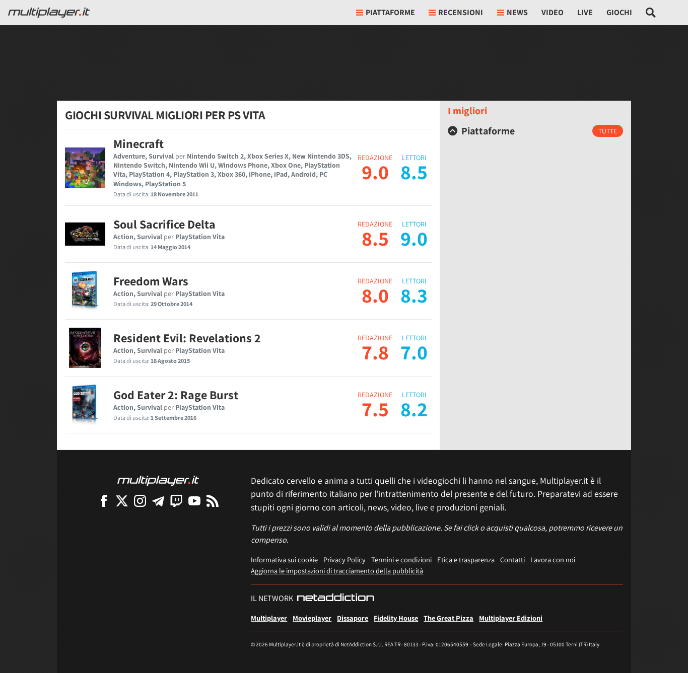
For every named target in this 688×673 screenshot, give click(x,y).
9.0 (375, 172)
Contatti (512, 559)
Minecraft (138, 143)
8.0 (375, 295)
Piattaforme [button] (390, 12)
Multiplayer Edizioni (510, 618)
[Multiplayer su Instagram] (140, 500)
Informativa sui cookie (284, 559)
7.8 (375, 352)
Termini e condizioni (401, 559)
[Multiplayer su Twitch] (176, 500)
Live (585, 12)
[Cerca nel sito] (651, 12)
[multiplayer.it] (158, 480)
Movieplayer (312, 618)
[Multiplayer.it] (49, 13)
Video (552, 12)
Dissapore (352, 618)
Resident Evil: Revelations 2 (187, 338)
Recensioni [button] (460, 12)
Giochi (619, 12)
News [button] (517, 12)
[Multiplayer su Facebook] (104, 500)
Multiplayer (269, 618)
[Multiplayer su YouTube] (194, 500)
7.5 (375, 409)
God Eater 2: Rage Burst (175, 395)
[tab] (535, 131)
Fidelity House (396, 618)
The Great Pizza (448, 618)
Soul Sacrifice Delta (164, 224)
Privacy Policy (344, 559)
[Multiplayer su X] (122, 500)
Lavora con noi (552, 559)
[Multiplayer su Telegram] (158, 500)
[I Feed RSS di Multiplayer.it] (213, 500)
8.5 (375, 238)
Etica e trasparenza (466, 559)
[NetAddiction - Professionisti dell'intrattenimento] (335, 598)
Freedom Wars (150, 281)
